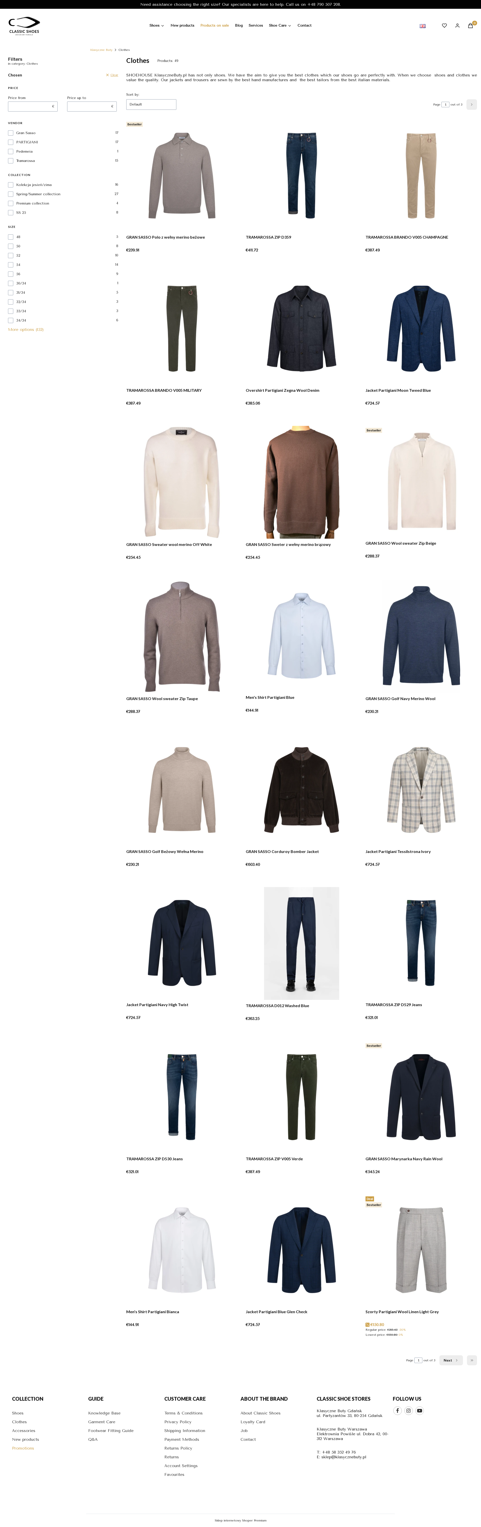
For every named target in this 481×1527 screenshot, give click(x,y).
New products (25, 1439)
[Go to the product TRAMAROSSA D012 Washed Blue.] (301, 944)
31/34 (20, 293)
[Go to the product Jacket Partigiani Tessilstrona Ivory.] (421, 790)
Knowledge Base (104, 1413)
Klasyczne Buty (101, 50)
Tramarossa (25, 161)
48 (18, 237)
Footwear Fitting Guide (111, 1430)
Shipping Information (184, 1430)
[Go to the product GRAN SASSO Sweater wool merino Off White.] (182, 483)
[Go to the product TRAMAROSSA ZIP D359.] (301, 176)
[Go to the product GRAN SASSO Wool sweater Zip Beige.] (421, 482)
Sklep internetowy (241, 1520)
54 (18, 265)
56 (18, 274)
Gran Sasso (26, 133)
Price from (17, 98)
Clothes (19, 1421)
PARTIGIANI (27, 142)
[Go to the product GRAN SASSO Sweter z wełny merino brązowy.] (301, 483)
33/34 (21, 311)
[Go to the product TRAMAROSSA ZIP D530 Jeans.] (182, 1097)
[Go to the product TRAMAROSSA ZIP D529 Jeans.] (421, 943)
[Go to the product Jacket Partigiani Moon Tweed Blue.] (421, 329)
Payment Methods (181, 1439)
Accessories (23, 1430)
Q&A (93, 1439)
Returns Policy (178, 1448)
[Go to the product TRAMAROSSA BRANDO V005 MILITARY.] (182, 329)
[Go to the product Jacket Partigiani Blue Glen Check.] (301, 1250)
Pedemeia (24, 151)
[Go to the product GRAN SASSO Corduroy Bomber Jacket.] (301, 790)
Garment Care (101, 1421)
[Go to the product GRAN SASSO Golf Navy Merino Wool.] (421, 637)
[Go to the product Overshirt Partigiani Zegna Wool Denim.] (301, 329)
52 (18, 255)
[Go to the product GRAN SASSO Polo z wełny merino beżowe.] (182, 176)
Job (244, 1430)
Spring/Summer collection (38, 194)
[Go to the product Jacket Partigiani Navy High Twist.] (182, 943)
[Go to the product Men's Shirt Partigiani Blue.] (301, 636)
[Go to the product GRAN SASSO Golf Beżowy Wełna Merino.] (182, 790)
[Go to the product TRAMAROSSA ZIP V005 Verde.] (301, 1097)
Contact (248, 1439)
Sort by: (132, 94)
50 (18, 246)
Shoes (18, 1413)
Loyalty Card (253, 1421)
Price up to (76, 98)
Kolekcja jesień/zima (34, 185)
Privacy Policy (177, 1421)
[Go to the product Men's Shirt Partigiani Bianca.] (182, 1250)
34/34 (21, 320)
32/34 (21, 302)
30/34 (21, 283)
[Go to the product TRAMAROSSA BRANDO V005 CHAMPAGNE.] (421, 176)
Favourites (174, 1474)
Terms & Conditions (183, 1413)
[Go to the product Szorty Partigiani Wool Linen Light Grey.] (421, 1250)
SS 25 (21, 213)
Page (436, 104)
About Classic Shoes (261, 1413)
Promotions (23, 1448)
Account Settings (181, 1465)
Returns (171, 1457)
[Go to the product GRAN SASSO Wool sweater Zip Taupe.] (182, 637)
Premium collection (32, 203)
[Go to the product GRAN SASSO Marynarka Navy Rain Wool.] (421, 1097)
